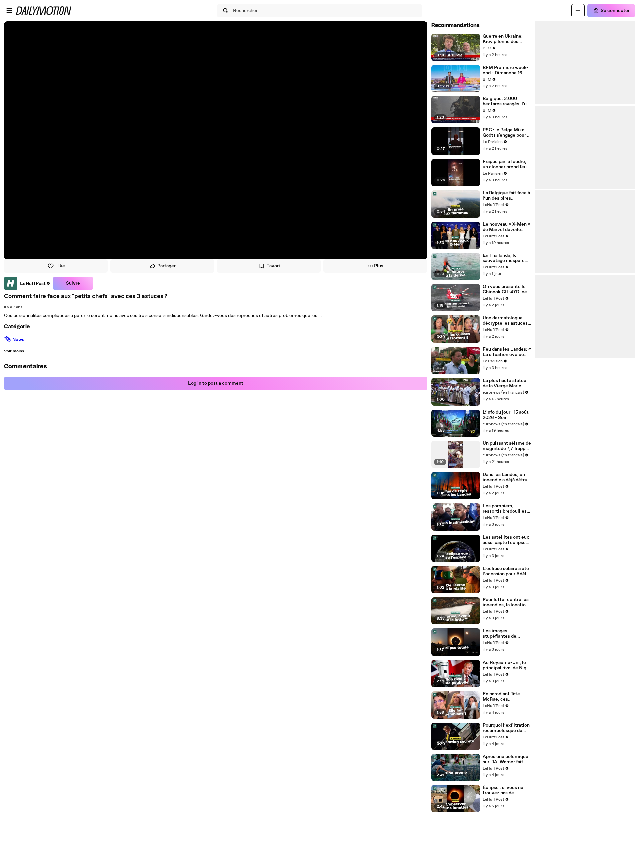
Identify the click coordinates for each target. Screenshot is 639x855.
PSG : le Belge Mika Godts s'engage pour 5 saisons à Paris (506, 132)
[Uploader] (578, 10)
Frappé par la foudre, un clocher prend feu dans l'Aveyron (505, 164)
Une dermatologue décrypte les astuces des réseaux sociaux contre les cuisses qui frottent (506, 320)
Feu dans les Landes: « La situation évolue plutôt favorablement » (507, 352)
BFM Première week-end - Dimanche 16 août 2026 (505, 70)
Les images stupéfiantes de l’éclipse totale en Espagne (502, 633)
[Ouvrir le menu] (9, 10)
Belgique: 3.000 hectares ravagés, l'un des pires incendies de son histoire (506, 101)
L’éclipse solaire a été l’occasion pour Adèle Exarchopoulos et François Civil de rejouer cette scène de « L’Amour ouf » (507, 571)
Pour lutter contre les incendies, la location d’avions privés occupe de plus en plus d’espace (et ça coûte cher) (507, 602)
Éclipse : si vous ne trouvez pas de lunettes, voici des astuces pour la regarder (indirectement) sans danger (505, 790)
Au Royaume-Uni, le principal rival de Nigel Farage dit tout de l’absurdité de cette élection (506, 665)
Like (60, 266)
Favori (273, 266)
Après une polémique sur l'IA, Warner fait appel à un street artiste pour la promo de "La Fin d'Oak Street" (505, 759)
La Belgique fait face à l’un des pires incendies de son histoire (506, 195)
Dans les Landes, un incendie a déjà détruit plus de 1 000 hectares (507, 477)
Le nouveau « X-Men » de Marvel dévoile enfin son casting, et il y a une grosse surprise (507, 227)
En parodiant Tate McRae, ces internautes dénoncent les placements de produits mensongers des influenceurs (505, 696)
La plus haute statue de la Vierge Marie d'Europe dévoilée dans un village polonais (504, 383)
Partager (166, 266)
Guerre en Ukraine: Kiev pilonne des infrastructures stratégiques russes (504, 39)
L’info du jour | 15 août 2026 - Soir (506, 415)
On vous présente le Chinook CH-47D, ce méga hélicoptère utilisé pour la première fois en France (505, 289)
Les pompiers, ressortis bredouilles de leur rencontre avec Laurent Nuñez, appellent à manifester (507, 508)
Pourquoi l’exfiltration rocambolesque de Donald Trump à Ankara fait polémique (506, 728)
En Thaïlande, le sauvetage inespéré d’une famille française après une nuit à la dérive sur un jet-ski (507, 258)
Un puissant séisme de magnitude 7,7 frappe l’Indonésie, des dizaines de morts (507, 446)
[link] (27, 283)
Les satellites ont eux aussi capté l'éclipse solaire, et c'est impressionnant (506, 540)
